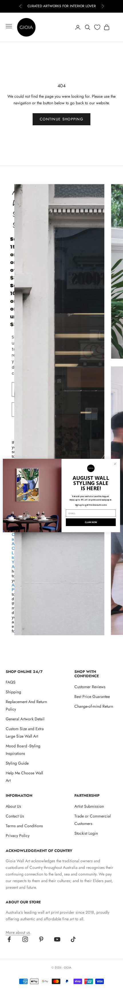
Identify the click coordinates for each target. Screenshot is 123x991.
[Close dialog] (115, 464)
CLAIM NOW (91, 522)
